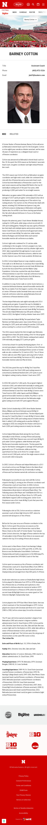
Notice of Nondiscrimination (23, 808)
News (15, 12)
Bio (4, 133)
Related (14, 133)
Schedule (23, 12)
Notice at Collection (23, 800)
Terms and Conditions (23, 786)
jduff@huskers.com (37, 75)
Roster (32, 12)
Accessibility (23, 813)
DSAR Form (23, 790)
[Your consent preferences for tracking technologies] (4, 821)
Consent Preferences (23, 781)
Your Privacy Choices (23, 795)
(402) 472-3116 (38, 70)
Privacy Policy (23, 776)
